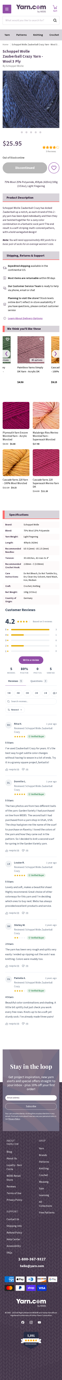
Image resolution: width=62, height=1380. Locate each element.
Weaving (44, 1182)
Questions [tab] (38, 681)
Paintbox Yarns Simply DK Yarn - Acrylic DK (30, 369)
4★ (18, 693)
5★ (9, 693)
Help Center (13, 1239)
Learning (44, 1195)
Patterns (21, 35)
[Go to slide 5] (40, 132)
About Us (12, 1158)
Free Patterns (47, 1212)
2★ (36, 693)
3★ (27, 693)
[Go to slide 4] (36, 132)
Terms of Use (14, 1193)
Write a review (31, 660)
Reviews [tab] (15, 681)
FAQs (9, 1253)
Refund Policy (14, 1232)
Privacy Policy (14, 1119)
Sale (41, 1188)
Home (5, 44)
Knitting (38, 35)
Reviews (11, 1186)
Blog (9, 1152)
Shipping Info (14, 1226)
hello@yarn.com (32, 1266)
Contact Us (13, 1219)
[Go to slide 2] (26, 132)
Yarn (7, 35)
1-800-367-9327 (32, 1259)
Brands (43, 1155)
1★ (45, 693)
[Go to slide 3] (31, 132)
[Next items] (55, 354)
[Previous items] (6, 354)
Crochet (54, 35)
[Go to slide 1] (22, 132)
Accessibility (14, 1246)
